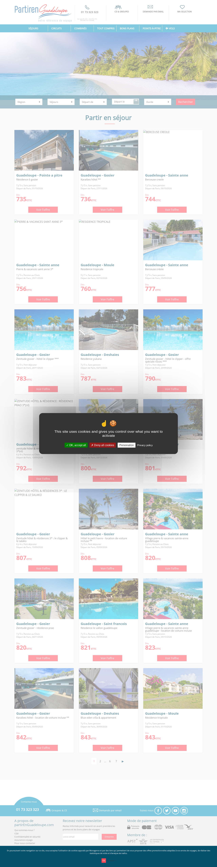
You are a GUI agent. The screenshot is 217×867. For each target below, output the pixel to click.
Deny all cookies (103, 445)
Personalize (126, 445)
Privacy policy (145, 445)
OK (103, 860)
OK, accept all (77, 445)
